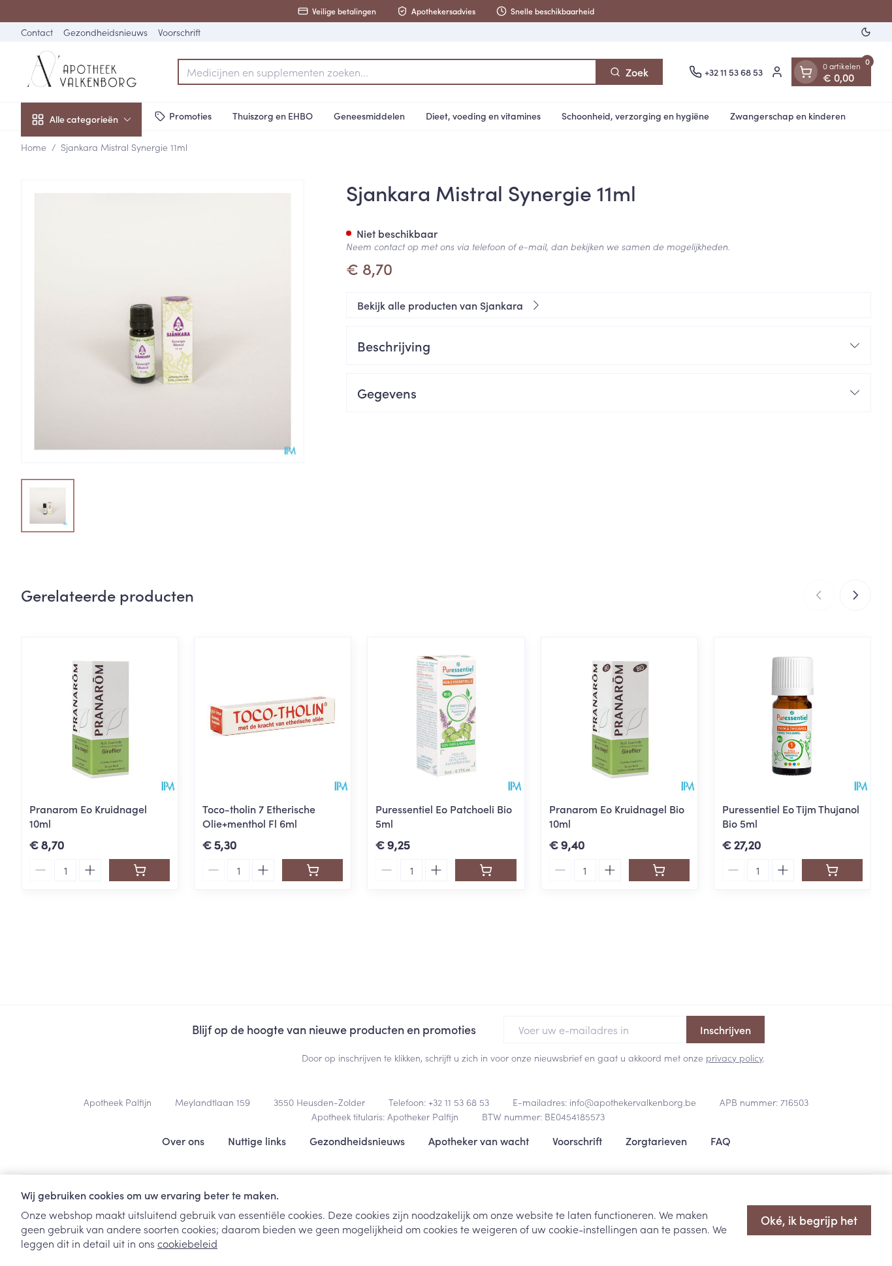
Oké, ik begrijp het (809, 1220)
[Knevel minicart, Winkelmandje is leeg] (806, 72)
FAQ (720, 1140)
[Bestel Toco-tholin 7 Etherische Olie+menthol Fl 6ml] (312, 870)
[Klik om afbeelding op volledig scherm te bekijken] (163, 321)
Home (33, 147)
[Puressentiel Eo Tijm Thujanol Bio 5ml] (792, 716)
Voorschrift (179, 32)
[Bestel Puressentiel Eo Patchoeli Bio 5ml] (485, 870)
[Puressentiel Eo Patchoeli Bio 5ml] (446, 716)
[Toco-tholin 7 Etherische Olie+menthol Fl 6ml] (273, 716)
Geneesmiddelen (369, 115)
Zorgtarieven (656, 1140)
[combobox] (387, 72)
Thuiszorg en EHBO (272, 115)
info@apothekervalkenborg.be (632, 1102)
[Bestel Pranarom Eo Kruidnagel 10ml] (139, 870)
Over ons (183, 1140)
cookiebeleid (187, 1243)
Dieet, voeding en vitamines (483, 115)
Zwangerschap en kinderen (788, 115)
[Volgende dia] (855, 595)
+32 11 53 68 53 (458, 1102)
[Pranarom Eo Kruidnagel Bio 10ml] (619, 716)
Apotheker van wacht (478, 1140)
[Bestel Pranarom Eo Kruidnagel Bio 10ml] (659, 870)
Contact (37, 32)
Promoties (190, 115)
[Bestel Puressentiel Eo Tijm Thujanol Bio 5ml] (832, 870)
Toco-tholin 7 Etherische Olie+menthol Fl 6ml (258, 816)
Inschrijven (725, 1029)
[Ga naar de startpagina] (86, 71)
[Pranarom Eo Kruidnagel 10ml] (100, 716)
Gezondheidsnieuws (105, 32)
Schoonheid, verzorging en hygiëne (635, 115)
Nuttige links (257, 1140)
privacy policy (734, 1057)
